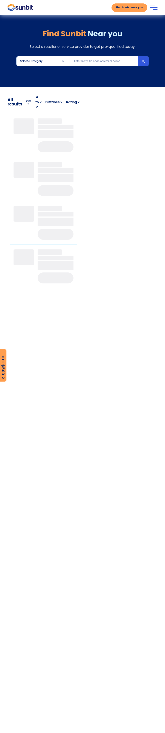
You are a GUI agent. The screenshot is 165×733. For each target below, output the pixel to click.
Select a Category (31, 61)
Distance (52, 102)
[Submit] (143, 61)
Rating (71, 102)
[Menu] (153, 8)
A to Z (37, 102)
